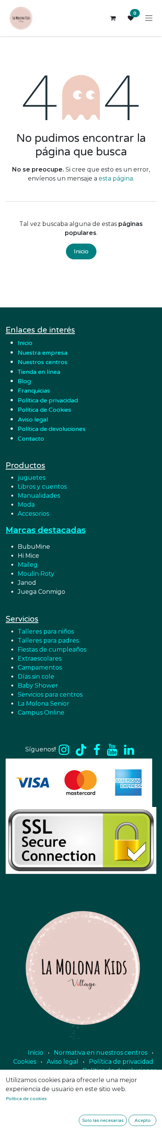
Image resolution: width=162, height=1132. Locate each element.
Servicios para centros (50, 694)
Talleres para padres (48, 640)
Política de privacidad (48, 400)
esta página (116, 178)
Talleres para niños (46, 631)
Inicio (81, 251)
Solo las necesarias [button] (103, 1120)
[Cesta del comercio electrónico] (112, 18)
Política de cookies (26, 1098)
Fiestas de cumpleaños (52, 649)
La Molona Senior (43, 703)
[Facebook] (97, 749)
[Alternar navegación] (148, 18)
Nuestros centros (42, 362)
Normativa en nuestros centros (100, 1052)
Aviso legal (62, 1061)
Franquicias (34, 390)
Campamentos (40, 667)
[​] (63, 749)
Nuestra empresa (43, 353)
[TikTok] (81, 749)
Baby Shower (38, 685)
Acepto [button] (142, 1120)
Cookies (24, 1061)
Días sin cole (36, 676)
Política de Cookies (44, 410)
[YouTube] (112, 749)
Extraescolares (39, 658)
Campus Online (41, 712)
